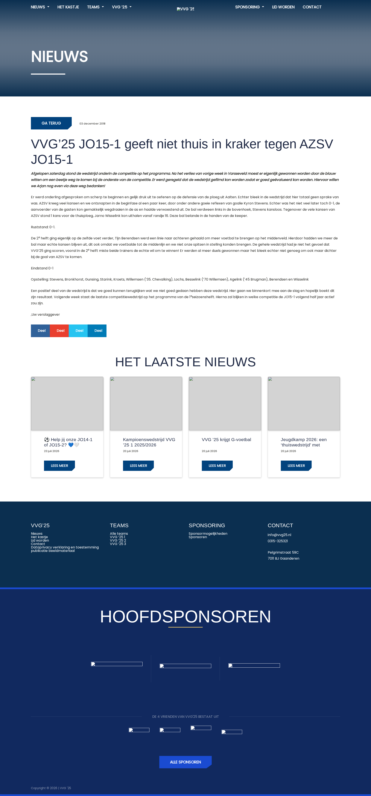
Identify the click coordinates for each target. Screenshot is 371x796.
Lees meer (59, 465)
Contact (312, 7)
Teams (94, 7)
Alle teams (119, 533)
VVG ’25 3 (118, 543)
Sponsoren (198, 537)
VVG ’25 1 (117, 537)
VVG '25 (65, 788)
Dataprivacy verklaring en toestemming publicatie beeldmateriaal (65, 549)
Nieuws (38, 7)
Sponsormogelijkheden (208, 533)
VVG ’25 (120, 7)
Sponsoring (248, 7)
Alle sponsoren (185, 762)
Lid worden (283, 7)
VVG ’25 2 (118, 540)
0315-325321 (278, 541)
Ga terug (51, 123)
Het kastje (68, 7)
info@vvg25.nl (279, 534)
